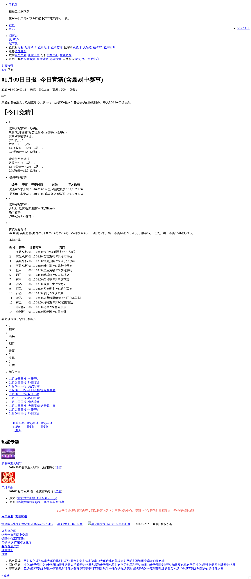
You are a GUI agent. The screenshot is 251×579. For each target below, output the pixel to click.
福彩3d (95, 560)
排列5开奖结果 (205, 564)
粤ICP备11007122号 (70, 524)
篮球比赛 (217, 568)
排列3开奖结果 (168, 564)
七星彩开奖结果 (136, 564)
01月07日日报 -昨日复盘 (24, 398)
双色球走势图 (187, 564)
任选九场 (120, 568)
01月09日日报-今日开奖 (24, 378)
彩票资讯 (7, 65)
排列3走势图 (32, 564)
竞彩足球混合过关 (200, 568)
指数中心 (52, 55)
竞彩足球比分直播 (47, 568)
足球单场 (31, 47)
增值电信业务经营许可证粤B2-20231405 (27, 524)
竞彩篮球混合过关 (138, 568)
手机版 (13, 4)
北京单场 (115, 560)
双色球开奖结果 (225, 564)
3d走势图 (153, 564)
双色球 (77, 47)
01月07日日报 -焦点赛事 (24, 401)
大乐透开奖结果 (81, 564)
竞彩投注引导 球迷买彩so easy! (37, 498)
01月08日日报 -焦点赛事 (24, 386)
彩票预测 (55, 59)
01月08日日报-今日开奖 (24, 394)
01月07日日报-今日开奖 (24, 409)
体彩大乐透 (48, 560)
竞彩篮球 (57, 47)
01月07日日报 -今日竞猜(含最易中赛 (32, 405)
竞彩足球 (44, 47)
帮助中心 (93, 59)
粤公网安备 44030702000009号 (110, 524)
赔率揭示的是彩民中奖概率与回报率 (40, 502)
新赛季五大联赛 (11, 463)
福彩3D (98, 47)
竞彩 (82, 560)
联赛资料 (65, 55)
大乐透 (87, 47)
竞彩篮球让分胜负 (161, 568)
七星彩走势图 (117, 564)
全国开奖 (20, 51)
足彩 (21, 47)
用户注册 (7, 516)
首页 (12, 25)
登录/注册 (243, 28)
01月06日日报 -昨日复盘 (24, 413)
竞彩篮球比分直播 (70, 568)
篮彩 (88, 560)
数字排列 (110, 47)
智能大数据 (28, 59)
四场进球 (29, 568)
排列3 (30, 426)
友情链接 (21, 516)
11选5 (16, 426)
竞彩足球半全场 (104, 568)
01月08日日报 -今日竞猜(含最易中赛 (32, 390)
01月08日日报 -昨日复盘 (24, 382)
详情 (58, 467)
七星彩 (17, 430)
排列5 (44, 426)
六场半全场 (180, 568)
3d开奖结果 (63, 564)
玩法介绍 (80, 59)
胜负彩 (75, 560)
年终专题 (7, 487)
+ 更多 (5, 575)
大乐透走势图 (100, 564)
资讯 (12, 29)
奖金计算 (42, 59)
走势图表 (20, 55)
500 (3, 69)
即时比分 (34, 55)
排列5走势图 (48, 564)
